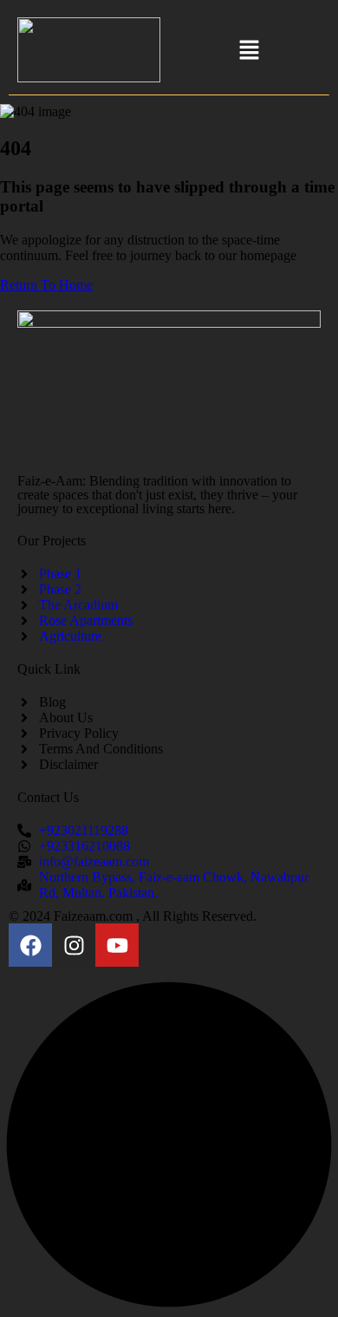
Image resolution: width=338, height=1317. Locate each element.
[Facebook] (30, 945)
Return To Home (46, 284)
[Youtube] (117, 945)
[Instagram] (73, 945)
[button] (248, 51)
